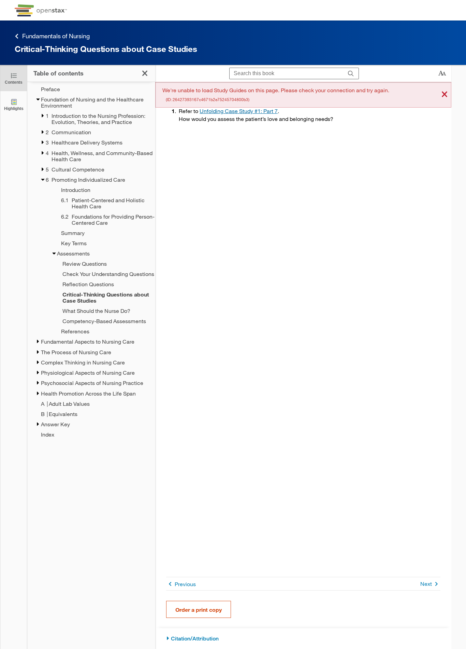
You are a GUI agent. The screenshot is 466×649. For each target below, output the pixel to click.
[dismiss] (444, 94)
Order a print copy (198, 609)
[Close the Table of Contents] (145, 73)
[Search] (351, 73)
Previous (185, 584)
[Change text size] (442, 73)
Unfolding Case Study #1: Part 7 (239, 111)
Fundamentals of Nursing (55, 36)
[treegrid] (91, 262)
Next (426, 583)
